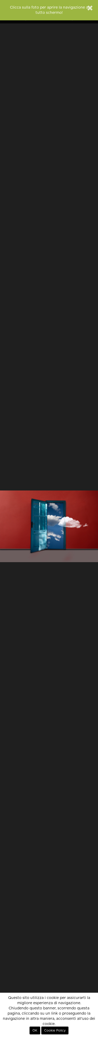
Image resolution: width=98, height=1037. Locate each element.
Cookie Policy (55, 1030)
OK (34, 1030)
